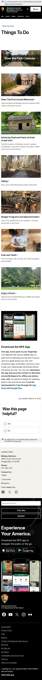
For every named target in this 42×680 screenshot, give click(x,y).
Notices (4, 638)
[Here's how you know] (21, 3)
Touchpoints (17, 441)
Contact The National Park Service (14, 641)
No (9, 430)
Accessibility (6, 627)
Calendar (20, 16)
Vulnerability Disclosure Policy (12, 655)
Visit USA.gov (7, 675)
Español (6, 483)
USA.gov (4, 659)
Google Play (16, 388)
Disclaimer (5, 652)
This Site (21, 510)
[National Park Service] (2, 9)
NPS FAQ (4, 645)
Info (2, 16)
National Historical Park (14, 10)
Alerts (8, 16)
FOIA (3, 634)
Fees (27, 16)
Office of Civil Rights (9, 663)
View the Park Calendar (20, 58)
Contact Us (6, 472)
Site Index (7, 479)
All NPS (21, 516)
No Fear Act (5, 648)
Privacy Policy (6, 630)
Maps (14, 16)
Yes (9, 424)
